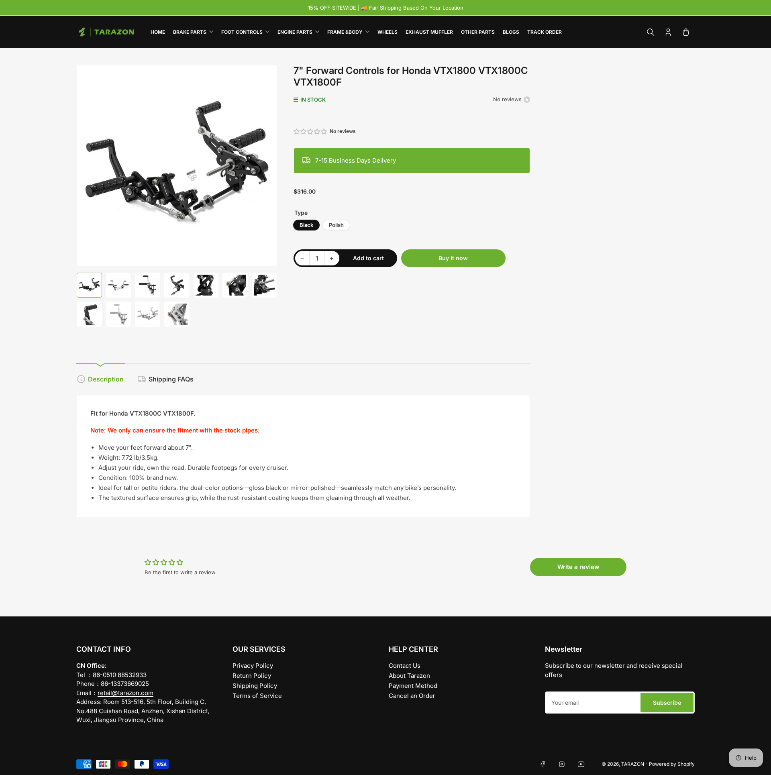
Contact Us (404, 665)
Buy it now (453, 258)
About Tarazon (409, 675)
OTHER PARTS (478, 32)
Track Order (544, 32)
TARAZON (632, 764)
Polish (336, 225)
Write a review (578, 567)
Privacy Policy (253, 665)
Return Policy (252, 675)
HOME (158, 32)
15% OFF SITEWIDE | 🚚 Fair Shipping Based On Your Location (385, 7)
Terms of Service (257, 696)
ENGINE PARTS (294, 32)
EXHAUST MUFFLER (429, 32)
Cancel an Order (412, 696)
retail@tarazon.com (125, 693)
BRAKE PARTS (189, 32)
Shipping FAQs (171, 379)
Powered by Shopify (672, 764)
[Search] (650, 32)
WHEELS (387, 32)
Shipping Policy (255, 685)
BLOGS (511, 32)
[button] (311, 131)
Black (306, 225)
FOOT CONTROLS (242, 32)
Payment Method (413, 685)
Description (106, 379)
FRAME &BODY (345, 32)
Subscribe (667, 702)
